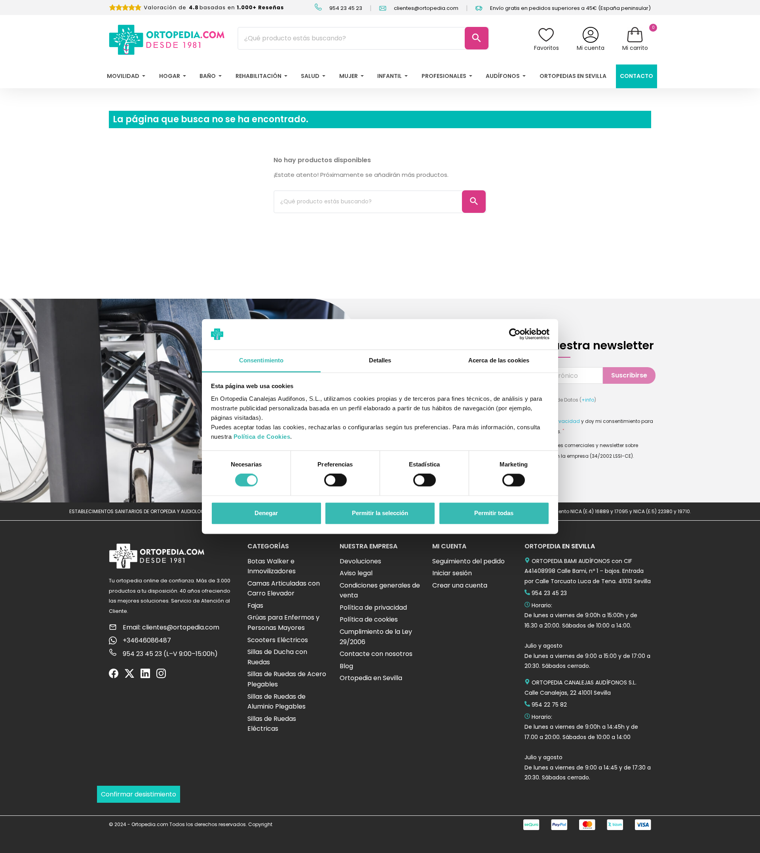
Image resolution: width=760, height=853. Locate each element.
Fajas (255, 605)
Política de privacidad (373, 607)
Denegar (266, 513)
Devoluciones (360, 561)
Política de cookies (369, 619)
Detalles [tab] (380, 360)
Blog (346, 666)
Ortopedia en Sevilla (371, 677)
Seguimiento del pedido (468, 561)
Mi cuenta (590, 48)
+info (587, 399)
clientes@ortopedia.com (425, 8)
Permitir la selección (380, 513)
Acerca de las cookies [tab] (498, 360)
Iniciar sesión (452, 573)
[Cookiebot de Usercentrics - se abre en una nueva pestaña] (514, 334)
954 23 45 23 (345, 8)
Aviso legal (356, 573)
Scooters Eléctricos (277, 639)
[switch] (335, 480)
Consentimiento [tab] (261, 360)
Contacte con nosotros (376, 653)
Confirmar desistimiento (138, 794)
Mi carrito (635, 48)
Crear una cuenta (459, 585)
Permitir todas (493, 513)
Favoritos (546, 48)
